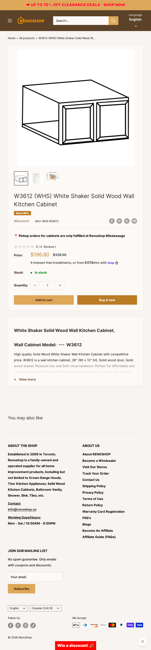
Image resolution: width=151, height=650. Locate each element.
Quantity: (21, 285)
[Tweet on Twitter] (127, 221)
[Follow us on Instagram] (25, 625)
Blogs (86, 524)
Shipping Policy (94, 486)
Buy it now (107, 300)
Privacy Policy (92, 492)
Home (11, 38)
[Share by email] (134, 221)
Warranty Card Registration (103, 511)
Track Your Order (95, 473)
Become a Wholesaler (99, 461)
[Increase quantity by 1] (60, 285)
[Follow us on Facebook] (10, 625)
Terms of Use (92, 499)
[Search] (113, 20)
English (14, 608)
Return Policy (92, 505)
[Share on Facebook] (112, 221)
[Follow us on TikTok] (33, 625)
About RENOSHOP (96, 454)
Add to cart (43, 300)
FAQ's (86, 518)
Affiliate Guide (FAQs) (99, 537)
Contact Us (90, 480)
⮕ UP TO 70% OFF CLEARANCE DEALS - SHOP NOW (75, 5)
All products (27, 38)
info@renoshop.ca (22, 509)
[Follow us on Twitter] (18, 625)
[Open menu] (10, 20)
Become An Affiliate (97, 531)
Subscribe (21, 589)
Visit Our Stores (94, 467)
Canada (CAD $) (42, 608)
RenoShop (21, 221)
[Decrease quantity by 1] (35, 285)
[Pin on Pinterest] (119, 221)
